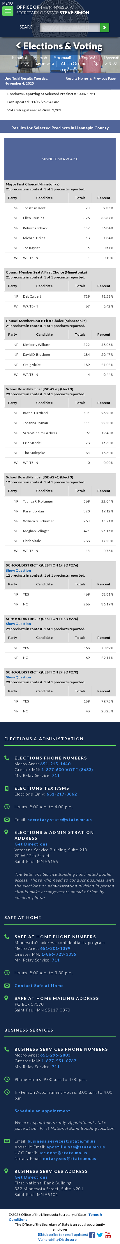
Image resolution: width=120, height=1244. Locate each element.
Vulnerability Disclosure (57, 1239)
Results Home (77, 78)
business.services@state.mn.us (61, 1140)
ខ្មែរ (95, 63)
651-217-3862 (62, 793)
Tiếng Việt (87, 57)
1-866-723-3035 (58, 954)
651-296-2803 (55, 1054)
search (28, 26)
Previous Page (104, 78)
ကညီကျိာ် (68, 69)
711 (56, 775)
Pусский (111, 57)
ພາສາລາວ (45, 63)
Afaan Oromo (74, 63)
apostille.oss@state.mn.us (75, 1146)
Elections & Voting (63, 45)
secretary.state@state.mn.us (59, 819)
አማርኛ (111, 63)
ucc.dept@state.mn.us (62, 1152)
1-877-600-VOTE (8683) (67, 769)
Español (19, 57)
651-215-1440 (55, 763)
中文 (25, 63)
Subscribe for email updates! (65, 1234)
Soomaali (62, 57)
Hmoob (40, 57)
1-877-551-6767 (58, 1060)
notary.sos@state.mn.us (69, 1158)
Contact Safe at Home (39, 985)
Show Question (18, 570)
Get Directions (31, 843)
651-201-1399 (55, 948)
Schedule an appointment (42, 1110)
